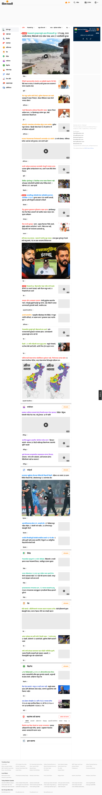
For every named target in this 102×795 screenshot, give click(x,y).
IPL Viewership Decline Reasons (36, 764)
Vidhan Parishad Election (91, 764)
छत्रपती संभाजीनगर (27, 310)
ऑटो (24, 710)
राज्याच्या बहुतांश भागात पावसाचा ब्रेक (22, 784)
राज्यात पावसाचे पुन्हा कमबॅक (34, 786)
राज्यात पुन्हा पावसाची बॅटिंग (90, 784)
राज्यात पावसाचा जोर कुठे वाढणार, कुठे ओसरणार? (50, 784)
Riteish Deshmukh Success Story (50, 766)
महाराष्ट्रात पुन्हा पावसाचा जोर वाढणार (8, 786)
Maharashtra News (6, 775)
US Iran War (4, 764)
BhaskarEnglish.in (78, 137)
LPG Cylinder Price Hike (21, 764)
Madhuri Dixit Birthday (35, 770)
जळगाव (60, 721)
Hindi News (46, 770)
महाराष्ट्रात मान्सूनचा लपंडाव (63, 784)
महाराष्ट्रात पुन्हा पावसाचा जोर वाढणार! (50, 782)
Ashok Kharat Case (62, 766)
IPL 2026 (60, 768)
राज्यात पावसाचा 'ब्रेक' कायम (7, 784)
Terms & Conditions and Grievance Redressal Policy (84, 126)
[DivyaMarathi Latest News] (7, 4)
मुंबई (24, 91)
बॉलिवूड (24, 435)
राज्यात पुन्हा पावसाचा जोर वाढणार (63, 782)
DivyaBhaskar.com (78, 135)
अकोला (27, 721)
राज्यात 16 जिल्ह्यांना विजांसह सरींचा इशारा (22, 782)
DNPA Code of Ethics (89, 148)
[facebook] (60, 76)
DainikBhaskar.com (78, 133)
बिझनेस (24, 190)
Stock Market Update (62, 764)
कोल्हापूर (45, 721)
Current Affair (89, 766)
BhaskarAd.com (77, 143)
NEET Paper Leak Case (77, 764)
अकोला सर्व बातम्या (64, 716)
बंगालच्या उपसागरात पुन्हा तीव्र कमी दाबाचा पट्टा (36, 784)
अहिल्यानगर (38, 721)
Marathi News (33, 768)
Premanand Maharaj (90, 768)
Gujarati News (61, 770)
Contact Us (75, 128)
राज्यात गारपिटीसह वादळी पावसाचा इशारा (78, 786)
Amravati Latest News (6, 777)
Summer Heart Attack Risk (21, 768)
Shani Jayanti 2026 (34, 766)
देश (23, 281)
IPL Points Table (47, 768)
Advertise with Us (77, 125)
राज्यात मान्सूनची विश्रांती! (90, 782)
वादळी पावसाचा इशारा (61, 786)
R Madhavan (75, 768)
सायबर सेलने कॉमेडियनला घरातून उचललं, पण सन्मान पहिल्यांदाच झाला (8, 782)
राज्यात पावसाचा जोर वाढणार (77, 784)
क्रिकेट (24, 204)
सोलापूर (25, 219)
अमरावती (32, 721)
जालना (24, 233)
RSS (80, 128)
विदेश (24, 76)
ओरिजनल (25, 105)
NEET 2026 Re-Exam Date (7, 768)
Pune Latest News (48, 775)
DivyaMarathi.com (78, 139)
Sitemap (84, 125)
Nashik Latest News (76, 775)
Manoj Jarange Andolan (7, 766)
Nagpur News (61, 775)
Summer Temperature (20, 766)
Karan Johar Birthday (6, 770)
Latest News (18, 770)
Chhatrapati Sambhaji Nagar (22, 775)
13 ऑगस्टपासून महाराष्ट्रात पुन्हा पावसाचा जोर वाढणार (50, 786)
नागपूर (65, 721)
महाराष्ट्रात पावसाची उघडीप (34, 782)
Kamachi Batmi (75, 766)
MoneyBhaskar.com (78, 141)
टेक (24, 696)
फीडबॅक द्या (100, 394)
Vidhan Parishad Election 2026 (50, 764)
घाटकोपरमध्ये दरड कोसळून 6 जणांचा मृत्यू (22, 786)
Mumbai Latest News (34, 775)
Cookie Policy (85, 128)
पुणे (23, 119)
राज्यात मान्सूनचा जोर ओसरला (77, 782)
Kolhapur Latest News (91, 775)
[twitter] (64, 76)
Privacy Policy (93, 128)
